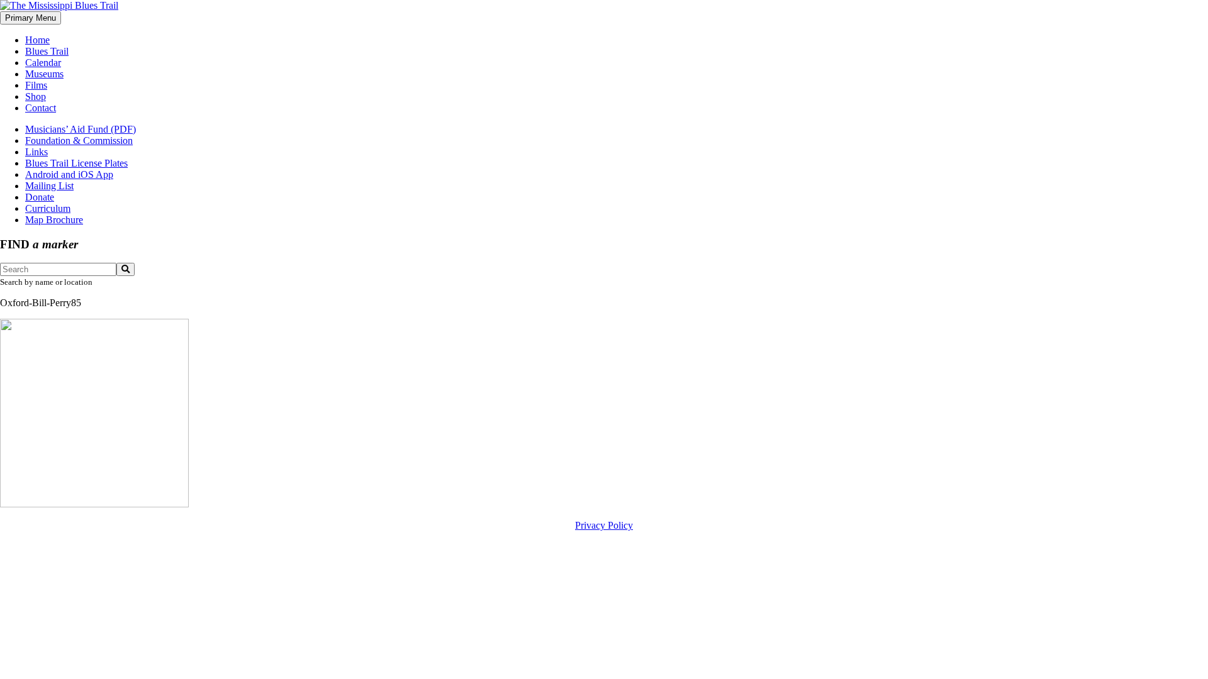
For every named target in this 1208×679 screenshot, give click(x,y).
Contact (40, 107)
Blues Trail (47, 51)
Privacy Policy (604, 525)
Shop (35, 96)
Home (37, 40)
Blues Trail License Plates (76, 163)
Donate (39, 197)
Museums (44, 74)
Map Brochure (54, 219)
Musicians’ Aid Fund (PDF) (80, 129)
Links (36, 151)
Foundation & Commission (79, 140)
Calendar (43, 62)
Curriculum (47, 208)
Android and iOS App (69, 174)
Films (36, 85)
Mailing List (49, 185)
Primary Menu (30, 18)
